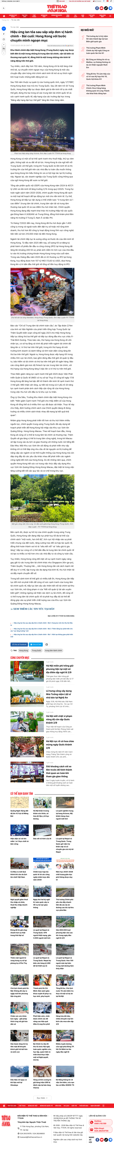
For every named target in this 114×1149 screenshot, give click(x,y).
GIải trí (82, 15)
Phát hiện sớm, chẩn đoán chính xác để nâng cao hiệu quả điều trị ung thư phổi (41, 1020)
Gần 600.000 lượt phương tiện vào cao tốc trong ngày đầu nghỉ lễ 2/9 (64, 934)
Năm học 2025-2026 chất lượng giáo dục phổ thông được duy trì (64, 876)
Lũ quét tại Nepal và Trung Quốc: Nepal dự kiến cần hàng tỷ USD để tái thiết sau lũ (42, 962)
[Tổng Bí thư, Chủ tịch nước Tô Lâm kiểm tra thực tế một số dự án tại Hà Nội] (65, 980)
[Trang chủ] (4, 16)
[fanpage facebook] (97, 8)
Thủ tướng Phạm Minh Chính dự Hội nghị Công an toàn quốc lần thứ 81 (97, 50)
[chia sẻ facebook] (4, 34)
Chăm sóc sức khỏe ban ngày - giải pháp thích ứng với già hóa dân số (18, 1020)
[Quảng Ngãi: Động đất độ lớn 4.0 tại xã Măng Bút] (19, 802)
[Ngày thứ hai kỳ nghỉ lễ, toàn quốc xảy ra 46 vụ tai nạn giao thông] (42, 891)
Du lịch (75, 15)
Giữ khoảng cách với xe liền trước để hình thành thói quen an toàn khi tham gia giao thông (59, 771)
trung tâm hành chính (53, 650)
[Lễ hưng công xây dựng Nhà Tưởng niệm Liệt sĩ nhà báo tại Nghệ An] (27, 696)
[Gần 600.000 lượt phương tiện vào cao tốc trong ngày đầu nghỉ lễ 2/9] (65, 921)
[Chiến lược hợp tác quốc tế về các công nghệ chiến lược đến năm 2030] (42, 863)
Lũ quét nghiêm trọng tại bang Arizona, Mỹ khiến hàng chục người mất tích (64, 815)
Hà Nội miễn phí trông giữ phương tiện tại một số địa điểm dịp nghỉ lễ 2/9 (59, 669)
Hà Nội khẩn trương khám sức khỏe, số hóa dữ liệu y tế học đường (41, 815)
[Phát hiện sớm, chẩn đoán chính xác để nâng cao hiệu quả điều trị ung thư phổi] (42, 1007)
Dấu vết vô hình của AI (42, 839)
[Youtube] (107, 1)
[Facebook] (103, 1)
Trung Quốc (36, 650)
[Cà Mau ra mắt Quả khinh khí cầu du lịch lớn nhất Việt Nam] (19, 863)
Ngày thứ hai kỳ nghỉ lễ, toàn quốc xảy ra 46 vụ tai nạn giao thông (41, 903)
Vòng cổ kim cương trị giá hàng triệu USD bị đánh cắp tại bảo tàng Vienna (42, 1084)
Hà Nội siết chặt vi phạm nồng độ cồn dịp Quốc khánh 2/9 (59, 719)
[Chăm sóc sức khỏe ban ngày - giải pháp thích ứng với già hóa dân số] (19, 1007)
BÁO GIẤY (62, 1)
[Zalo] (110, 8)
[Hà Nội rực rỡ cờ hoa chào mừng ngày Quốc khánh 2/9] (27, 746)
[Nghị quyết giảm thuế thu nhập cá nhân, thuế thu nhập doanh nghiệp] (19, 891)
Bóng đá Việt (44, 15)
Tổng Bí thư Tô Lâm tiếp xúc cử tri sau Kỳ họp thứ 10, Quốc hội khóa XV (98, 76)
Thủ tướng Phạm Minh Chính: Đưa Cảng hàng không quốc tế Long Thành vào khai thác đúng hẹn (97, 89)
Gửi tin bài (98, 1)
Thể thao (34, 15)
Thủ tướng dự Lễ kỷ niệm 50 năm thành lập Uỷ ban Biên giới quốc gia (97, 39)
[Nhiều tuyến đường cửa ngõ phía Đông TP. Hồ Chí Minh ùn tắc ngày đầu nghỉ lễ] (65, 1035)
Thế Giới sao (92, 15)
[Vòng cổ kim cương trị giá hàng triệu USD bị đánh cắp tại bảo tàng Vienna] (42, 1071)
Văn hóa (67, 15)
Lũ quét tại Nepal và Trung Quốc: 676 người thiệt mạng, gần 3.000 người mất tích (42, 934)
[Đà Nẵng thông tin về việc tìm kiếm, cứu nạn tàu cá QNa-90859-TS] (65, 1071)
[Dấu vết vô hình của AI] (42, 830)
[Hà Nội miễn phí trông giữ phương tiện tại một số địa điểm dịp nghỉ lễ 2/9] (27, 671)
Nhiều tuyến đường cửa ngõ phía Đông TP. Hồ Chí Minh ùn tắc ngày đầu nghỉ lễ (65, 1048)
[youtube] (101, 8)
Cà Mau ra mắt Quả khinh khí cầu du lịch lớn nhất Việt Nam (18, 874)
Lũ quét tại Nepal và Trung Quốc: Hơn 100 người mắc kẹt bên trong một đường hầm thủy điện (65, 963)
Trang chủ (5, 20)
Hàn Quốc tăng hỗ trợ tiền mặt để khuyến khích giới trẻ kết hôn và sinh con (19, 1048)
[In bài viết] (4, 39)
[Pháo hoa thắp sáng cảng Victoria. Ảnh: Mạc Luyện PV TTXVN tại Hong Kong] (42, 128)
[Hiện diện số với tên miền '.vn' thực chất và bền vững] (19, 830)
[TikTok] (111, 1)
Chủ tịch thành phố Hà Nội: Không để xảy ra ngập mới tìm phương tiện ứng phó (19, 992)
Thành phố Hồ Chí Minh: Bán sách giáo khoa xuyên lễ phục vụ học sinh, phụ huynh (42, 992)
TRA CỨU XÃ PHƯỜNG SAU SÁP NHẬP (80, 1)
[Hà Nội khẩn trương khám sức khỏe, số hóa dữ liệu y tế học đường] (42, 802)
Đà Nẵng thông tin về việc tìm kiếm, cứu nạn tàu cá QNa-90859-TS (65, 1082)
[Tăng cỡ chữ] (3, 44)
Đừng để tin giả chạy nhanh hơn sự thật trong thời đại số (18, 932)
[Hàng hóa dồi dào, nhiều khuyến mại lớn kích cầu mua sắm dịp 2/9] (65, 1007)
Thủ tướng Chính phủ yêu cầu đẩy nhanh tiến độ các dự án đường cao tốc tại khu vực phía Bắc (65, 904)
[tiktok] (106, 8)
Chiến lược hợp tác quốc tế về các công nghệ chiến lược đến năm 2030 (41, 876)
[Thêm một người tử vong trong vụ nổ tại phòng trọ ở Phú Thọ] (19, 949)
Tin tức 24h (24, 15)
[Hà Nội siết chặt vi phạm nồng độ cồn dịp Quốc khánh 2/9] (27, 721)
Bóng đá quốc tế (57, 15)
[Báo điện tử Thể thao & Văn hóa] (57, 8)
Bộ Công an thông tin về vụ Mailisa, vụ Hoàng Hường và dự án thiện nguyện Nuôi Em (98, 63)
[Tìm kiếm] (4, 8)
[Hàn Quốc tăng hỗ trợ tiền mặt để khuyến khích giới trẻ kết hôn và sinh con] (19, 1035)
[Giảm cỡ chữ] (3, 53)
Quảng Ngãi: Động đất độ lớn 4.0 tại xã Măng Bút (19, 813)
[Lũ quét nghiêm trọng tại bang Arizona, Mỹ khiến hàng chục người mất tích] (65, 802)
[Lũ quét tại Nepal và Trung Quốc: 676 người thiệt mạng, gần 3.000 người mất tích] (42, 921)
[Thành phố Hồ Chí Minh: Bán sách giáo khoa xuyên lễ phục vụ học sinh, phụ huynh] (42, 980)
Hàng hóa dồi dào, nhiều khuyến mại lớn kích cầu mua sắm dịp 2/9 (64, 1020)
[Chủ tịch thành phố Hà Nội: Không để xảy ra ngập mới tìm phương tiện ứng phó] (19, 980)
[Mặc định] (3, 48)
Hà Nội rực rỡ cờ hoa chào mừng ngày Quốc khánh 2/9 (60, 744)
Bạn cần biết (103, 15)
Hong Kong (23, 650)
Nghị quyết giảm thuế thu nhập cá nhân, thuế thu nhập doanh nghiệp (19, 903)
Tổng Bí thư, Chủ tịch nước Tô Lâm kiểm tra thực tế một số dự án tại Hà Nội (64, 992)
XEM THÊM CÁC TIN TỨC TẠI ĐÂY (34, 608)
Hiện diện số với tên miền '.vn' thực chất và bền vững (19, 841)
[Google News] (60, 46)
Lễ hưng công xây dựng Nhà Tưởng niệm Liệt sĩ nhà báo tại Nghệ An (59, 694)
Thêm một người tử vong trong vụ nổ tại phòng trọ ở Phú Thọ (18, 960)
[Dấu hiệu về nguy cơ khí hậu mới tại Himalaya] (19, 1071)
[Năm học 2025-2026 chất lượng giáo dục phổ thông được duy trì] (65, 863)
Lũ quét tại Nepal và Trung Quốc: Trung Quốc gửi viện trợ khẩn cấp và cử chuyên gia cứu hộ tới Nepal (64, 845)
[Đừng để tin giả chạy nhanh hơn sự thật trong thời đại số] (19, 921)
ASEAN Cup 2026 (13, 15)
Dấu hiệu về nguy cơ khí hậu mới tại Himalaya (18, 1082)
